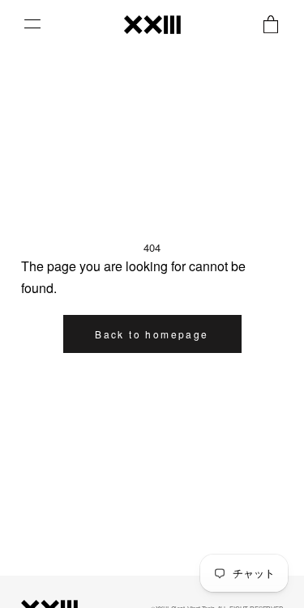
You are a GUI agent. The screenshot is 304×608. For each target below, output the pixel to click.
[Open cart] (271, 24)
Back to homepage (151, 334)
